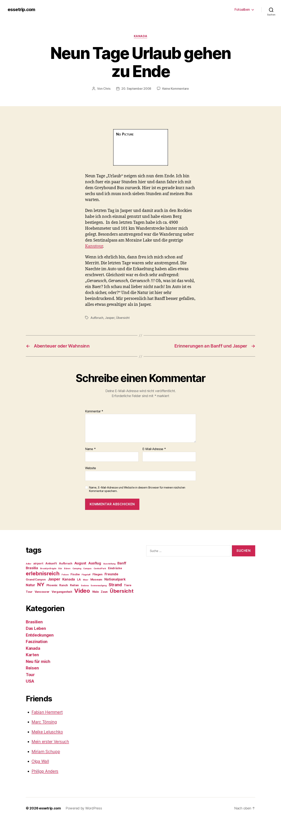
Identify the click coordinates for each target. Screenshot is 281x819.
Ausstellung (109, 564)
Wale (95, 591)
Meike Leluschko (47, 731)
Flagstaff (86, 574)
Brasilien (34, 622)
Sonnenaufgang (99, 585)
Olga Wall (40, 761)
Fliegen (97, 574)
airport (38, 563)
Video (82, 590)
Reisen (32, 668)
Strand (115, 584)
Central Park (100, 568)
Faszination (36, 641)
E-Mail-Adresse (154, 449)
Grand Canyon (36, 579)
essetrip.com (21, 9)
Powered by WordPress (84, 808)
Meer (85, 580)
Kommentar (94, 411)
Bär (60, 568)
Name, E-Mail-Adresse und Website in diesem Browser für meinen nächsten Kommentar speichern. (137, 489)
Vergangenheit (62, 591)
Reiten (74, 585)
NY (40, 584)
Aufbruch (96, 318)
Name (90, 449)
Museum (96, 579)
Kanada (140, 36)
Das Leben (36, 628)
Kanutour (94, 246)
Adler (28, 564)
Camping (76, 568)
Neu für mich (38, 661)
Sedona (85, 585)
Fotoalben (242, 9)
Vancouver (42, 591)
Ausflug (94, 563)
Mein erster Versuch (50, 741)
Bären (67, 568)
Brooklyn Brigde (48, 568)
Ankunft (51, 563)
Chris (106, 88)
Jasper (109, 318)
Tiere (127, 585)
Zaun (104, 591)
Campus (87, 568)
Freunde (111, 574)
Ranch (63, 585)
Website (90, 468)
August (80, 563)
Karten (32, 654)
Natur (30, 585)
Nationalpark (115, 579)
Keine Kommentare (175, 88)
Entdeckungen (40, 635)
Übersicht (123, 318)
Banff (121, 563)
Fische (75, 574)
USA (30, 681)
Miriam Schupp (46, 751)
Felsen (65, 574)
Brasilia (32, 568)
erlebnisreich (43, 573)
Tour (29, 591)
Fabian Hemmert (47, 712)
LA (79, 579)
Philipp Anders (45, 771)
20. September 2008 (136, 88)
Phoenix (51, 585)
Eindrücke (115, 568)
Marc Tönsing (44, 722)
